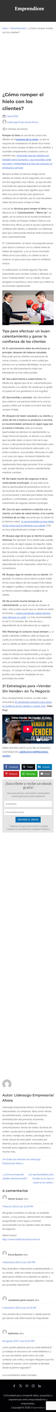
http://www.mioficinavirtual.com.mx (21, 1239)
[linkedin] (39, 1386)
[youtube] (26, 1386)
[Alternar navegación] (28, 18)
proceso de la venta (27, 139)
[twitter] (20, 1386)
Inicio (5, 28)
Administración (18, 28)
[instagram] (33, 1386)
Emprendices (38, 1407)
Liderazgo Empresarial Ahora (22, 122)
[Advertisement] (28, 62)
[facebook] (14, 1386)
